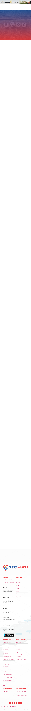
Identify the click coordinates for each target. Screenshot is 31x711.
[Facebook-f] (10, 703)
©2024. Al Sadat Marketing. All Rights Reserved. (15, 709)
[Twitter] (12, 703)
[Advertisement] (15, 306)
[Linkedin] (19, 703)
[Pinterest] (21, 703)
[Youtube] (14, 703)
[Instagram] (16, 703)
